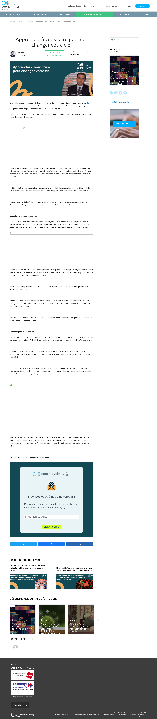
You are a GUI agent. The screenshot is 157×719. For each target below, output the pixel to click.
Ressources (126, 6)
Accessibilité (122, 714)
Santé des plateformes (137, 714)
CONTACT (142, 6)
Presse (147, 14)
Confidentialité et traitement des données (86, 714)
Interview (64, 14)
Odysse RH (125, 14)
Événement (40, 14)
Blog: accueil (14, 14)
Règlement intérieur (109, 714)
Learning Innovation (95, 14)
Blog (14, 22)
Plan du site (142, 717)
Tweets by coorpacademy (120, 102)
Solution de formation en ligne (81, 6)
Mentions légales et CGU (61, 714)
